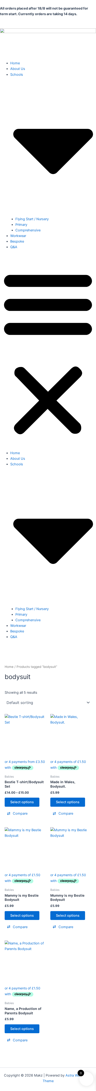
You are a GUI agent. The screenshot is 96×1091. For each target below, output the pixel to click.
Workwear (18, 236)
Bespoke (17, 241)
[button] (48, 352)
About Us (17, 69)
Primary (21, 225)
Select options (22, 802)
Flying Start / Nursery (32, 219)
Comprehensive (28, 230)
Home (15, 63)
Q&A (13, 247)
